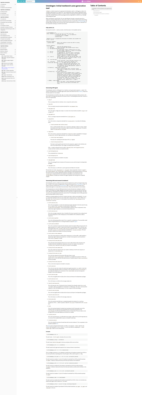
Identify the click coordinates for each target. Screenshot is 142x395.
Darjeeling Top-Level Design (6, 22)
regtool (75, 221)
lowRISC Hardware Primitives (7, 27)
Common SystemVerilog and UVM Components (7, 29)
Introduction (3, 4)
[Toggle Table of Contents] (18, 1)
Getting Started (4, 11)
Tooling (3, 54)
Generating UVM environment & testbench (57, 180)
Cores (2, 23)
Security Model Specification (6, 40)
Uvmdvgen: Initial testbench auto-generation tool (102, 9)
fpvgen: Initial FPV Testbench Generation (8, 58)
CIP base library (63, 185)
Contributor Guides (5, 14)
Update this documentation (6, 7)
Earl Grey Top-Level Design (6, 20)
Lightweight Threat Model (6, 42)
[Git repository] (138, 1)
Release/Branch (29, 1)
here (57, 323)
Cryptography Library (5, 35)
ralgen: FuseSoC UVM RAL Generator (7, 65)
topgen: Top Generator (7, 74)
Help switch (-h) (50, 27)
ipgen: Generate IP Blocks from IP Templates (9, 73)
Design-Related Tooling (7, 56)
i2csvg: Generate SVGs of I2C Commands (8, 79)
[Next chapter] (138, 197)
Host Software (4, 52)
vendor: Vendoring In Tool (8, 76)
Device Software (4, 51)
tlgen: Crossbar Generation (8, 70)
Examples (48, 331)
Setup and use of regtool (7, 63)
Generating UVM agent (52, 87)
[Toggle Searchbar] (23, 1)
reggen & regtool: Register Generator (7, 61)
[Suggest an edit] (140, 1)
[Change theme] (21, 1)
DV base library (79, 184)
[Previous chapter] (19, 197)
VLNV (49, 325)
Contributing (3, 13)
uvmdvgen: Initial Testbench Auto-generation (8, 68)
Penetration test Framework (6, 43)
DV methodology (81, 21)
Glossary (3, 6)
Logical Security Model (5, 38)
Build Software (4, 49)
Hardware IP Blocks (5, 25)
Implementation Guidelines (6, 37)
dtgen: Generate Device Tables (8, 80)
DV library (80, 91)
